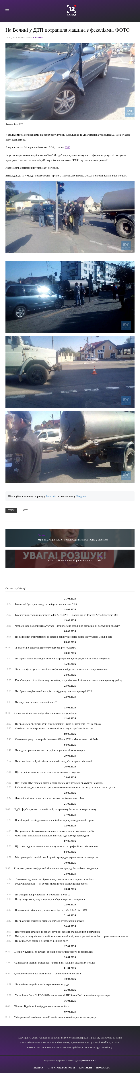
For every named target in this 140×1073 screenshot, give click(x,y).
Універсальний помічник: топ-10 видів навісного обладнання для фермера (55, 1017)
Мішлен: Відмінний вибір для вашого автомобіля (41, 1006)
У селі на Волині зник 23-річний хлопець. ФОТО (74, 560)
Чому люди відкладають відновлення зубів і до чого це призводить (52, 835)
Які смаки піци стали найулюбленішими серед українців (45, 713)
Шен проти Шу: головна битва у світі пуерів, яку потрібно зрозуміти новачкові (59, 783)
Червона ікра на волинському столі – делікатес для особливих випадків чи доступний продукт (67, 626)
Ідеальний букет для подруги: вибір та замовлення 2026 (46, 604)
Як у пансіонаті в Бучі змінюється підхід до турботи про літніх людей (53, 761)
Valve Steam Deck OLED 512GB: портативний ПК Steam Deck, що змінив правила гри (62, 995)
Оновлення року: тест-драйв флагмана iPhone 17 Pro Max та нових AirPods (56, 739)
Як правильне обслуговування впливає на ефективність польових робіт (54, 831)
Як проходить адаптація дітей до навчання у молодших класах (49, 921)
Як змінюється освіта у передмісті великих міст (41, 941)
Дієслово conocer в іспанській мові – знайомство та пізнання (47, 973)
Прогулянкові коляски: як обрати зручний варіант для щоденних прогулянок (57, 931)
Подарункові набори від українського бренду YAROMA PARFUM (51, 910)
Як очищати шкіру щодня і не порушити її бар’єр (42, 894)
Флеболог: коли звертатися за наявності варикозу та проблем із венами (54, 728)
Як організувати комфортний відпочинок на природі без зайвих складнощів (56, 868)
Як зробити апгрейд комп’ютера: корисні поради (42, 984)
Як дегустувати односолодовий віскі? (36, 702)
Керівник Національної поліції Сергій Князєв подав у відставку (73, 539)
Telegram (81, 496)
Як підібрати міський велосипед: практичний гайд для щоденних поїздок (54, 962)
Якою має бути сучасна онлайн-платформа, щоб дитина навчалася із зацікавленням (61, 669)
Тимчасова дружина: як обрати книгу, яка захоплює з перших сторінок (54, 879)
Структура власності (61, 1067)
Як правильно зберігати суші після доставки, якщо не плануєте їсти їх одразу (58, 724)
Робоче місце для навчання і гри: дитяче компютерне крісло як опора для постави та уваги (65, 787)
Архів (99, 556)
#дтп (25, 510)
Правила (38, 1067)
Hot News (38, 37)
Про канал (103, 1067)
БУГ (67, 147)
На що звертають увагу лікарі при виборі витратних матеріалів (50, 899)
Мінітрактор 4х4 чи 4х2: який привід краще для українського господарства (56, 857)
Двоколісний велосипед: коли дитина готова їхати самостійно (49, 798)
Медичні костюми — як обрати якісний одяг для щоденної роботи (51, 883)
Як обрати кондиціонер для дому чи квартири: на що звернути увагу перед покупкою (62, 658)
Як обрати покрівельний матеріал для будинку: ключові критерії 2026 (53, 691)
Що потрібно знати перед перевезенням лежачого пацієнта (47, 772)
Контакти (85, 1067)
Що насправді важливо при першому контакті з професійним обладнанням (56, 846)
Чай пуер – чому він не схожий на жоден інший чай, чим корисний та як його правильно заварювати (71, 936)
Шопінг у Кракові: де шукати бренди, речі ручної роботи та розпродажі (53, 951)
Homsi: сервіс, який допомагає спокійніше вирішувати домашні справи (54, 820)
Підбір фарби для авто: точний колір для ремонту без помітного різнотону (55, 809)
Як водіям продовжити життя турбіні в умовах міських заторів (50, 750)
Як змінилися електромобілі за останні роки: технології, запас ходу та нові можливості (63, 636)
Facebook (51, 496)
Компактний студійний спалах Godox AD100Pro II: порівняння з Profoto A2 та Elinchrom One (66, 615)
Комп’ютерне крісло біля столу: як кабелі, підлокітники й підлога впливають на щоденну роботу (68, 680)
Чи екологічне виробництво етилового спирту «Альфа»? (45, 647)
